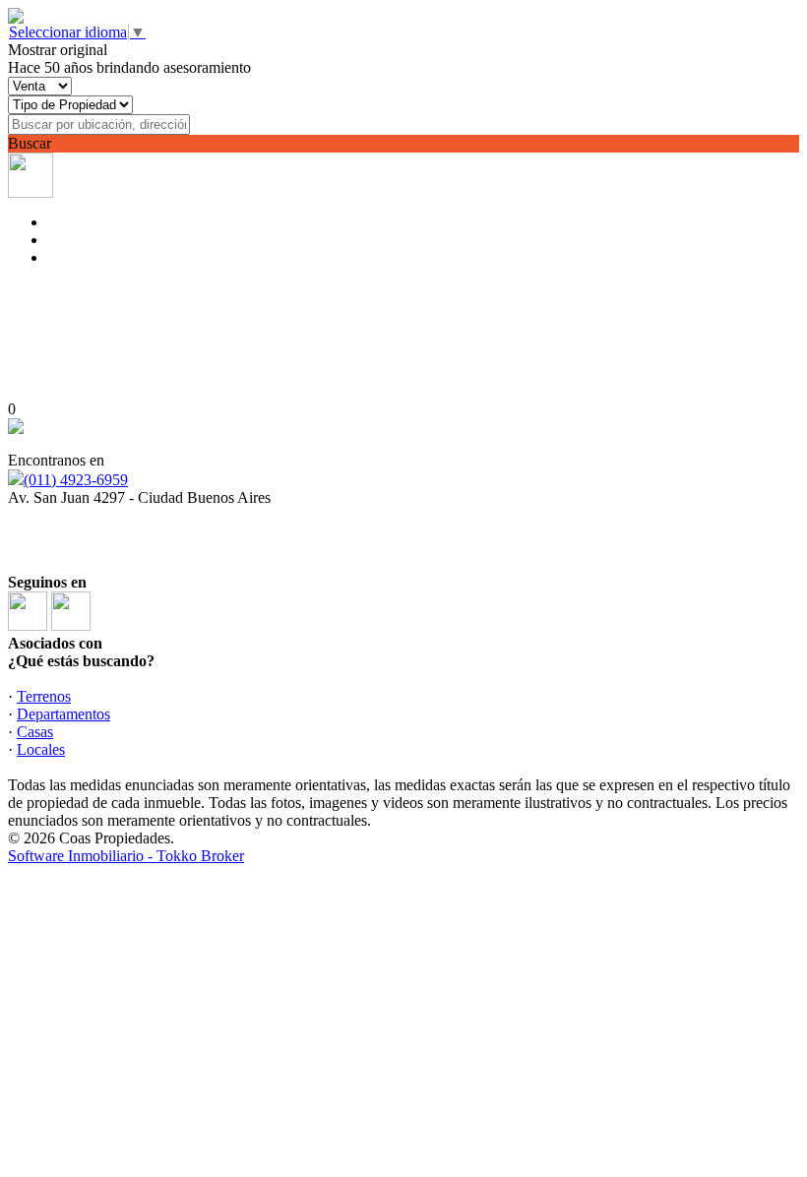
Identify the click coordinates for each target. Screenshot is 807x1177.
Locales (41, 749)
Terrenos (44, 696)
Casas (35, 731)
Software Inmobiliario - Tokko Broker (126, 855)
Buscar (29, 143)
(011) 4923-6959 (76, 479)
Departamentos (63, 714)
